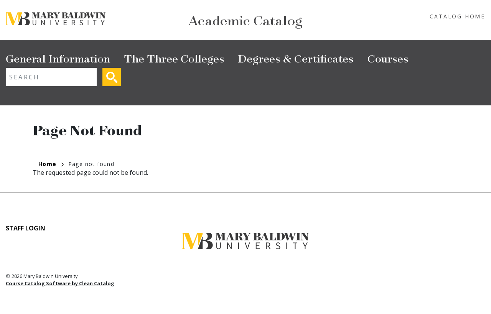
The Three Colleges (174, 58)
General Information (58, 58)
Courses (388, 58)
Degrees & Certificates (296, 58)
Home (47, 164)
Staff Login (25, 228)
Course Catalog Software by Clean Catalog (60, 283)
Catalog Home (457, 16)
